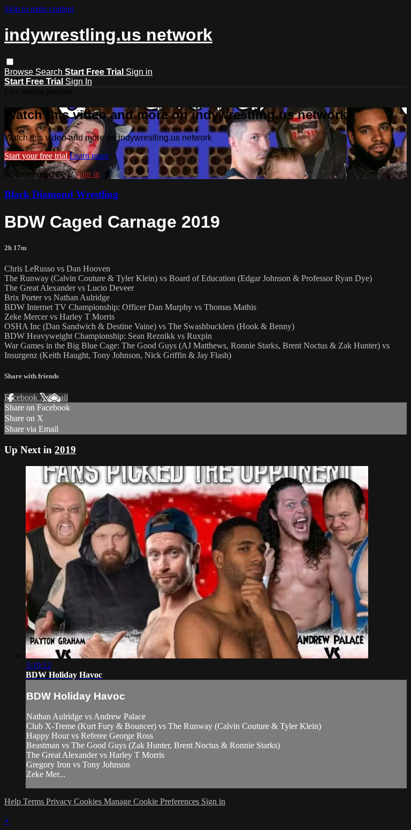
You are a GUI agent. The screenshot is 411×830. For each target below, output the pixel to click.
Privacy (60, 801)
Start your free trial (37, 155)
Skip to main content (39, 8)
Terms (34, 801)
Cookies (89, 801)
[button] (9, 61)
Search (50, 71)
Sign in (139, 71)
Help (13, 801)
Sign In (78, 81)
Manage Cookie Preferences (152, 801)
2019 (65, 449)
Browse (19, 71)
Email (58, 397)
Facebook (22, 397)
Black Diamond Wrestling (61, 194)
